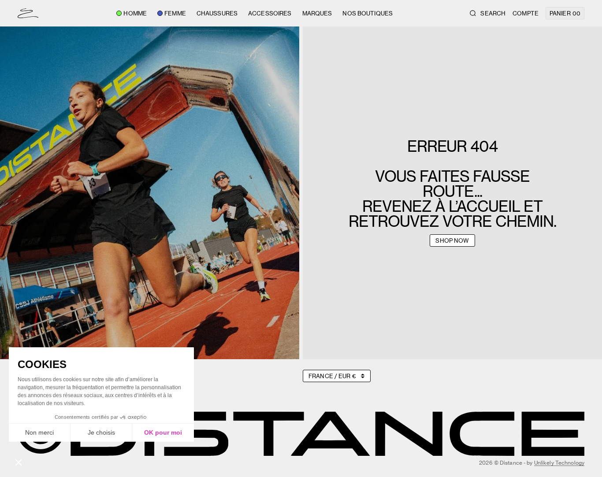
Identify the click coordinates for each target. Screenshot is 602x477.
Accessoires (269, 13)
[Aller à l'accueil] (28, 13)
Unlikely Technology (559, 462)
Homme (135, 13)
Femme (175, 13)
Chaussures (217, 13)
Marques (317, 13)
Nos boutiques (367, 13)
